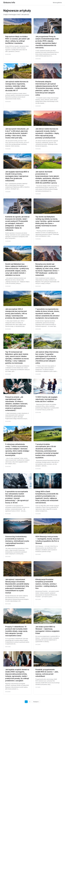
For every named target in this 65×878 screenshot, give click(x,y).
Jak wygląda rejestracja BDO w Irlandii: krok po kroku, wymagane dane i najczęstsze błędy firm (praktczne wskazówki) (17, 176)
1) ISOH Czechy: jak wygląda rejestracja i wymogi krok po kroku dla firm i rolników (46, 399)
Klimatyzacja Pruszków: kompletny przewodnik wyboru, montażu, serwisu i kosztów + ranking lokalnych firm (46, 583)
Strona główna (57, 2)
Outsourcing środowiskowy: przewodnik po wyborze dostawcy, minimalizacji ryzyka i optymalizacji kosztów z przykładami (17, 541)
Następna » (36, 701)
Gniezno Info (9, 2)
